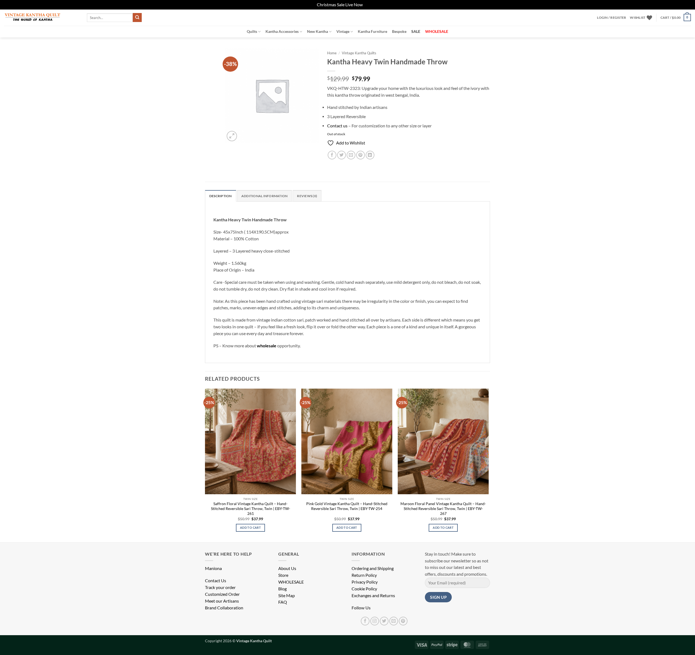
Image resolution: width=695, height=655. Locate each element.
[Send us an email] (393, 621)
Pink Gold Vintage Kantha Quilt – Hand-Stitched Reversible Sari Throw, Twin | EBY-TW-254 (346, 506)
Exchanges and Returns (373, 595)
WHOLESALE (291, 582)
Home (332, 53)
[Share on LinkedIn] (370, 155)
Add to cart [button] (250, 527)
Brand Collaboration (224, 607)
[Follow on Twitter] (384, 621)
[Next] (488, 465)
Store (283, 575)
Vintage (342, 31)
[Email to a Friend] (351, 155)
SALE (415, 31)
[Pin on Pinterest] (360, 155)
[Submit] (137, 17)
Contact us (337, 125)
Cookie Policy (364, 588)
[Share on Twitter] (341, 155)
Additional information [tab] (264, 196)
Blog (282, 588)
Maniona (213, 568)
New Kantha (317, 31)
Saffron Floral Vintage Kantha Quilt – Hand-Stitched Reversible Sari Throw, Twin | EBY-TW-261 (250, 508)
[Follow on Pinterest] (403, 621)
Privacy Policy (365, 582)
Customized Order (222, 594)
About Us (287, 568)
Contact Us (215, 580)
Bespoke (399, 31)
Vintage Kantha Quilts (359, 53)
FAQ (282, 602)
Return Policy (364, 575)
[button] (611, 17)
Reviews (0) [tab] (307, 196)
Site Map (286, 595)
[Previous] (205, 465)
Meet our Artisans (222, 601)
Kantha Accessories (282, 31)
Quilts (252, 31)
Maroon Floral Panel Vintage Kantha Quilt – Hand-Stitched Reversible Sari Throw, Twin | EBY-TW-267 (443, 508)
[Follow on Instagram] (374, 621)
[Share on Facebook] (332, 155)
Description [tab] (220, 196)
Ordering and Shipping (373, 568)
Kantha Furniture (372, 31)
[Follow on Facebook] (365, 621)
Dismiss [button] (371, 4)
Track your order (220, 587)
